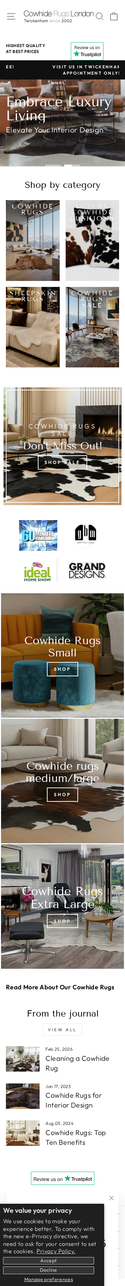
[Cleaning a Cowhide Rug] (23, 1059)
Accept (48, 1260)
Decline (48, 1270)
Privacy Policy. (55, 1251)
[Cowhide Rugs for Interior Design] (23, 1096)
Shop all (27, 145)
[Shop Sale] (62, 446)
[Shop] (62, 655)
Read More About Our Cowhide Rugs (60, 987)
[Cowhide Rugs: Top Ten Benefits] (23, 1133)
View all (62, 1029)
